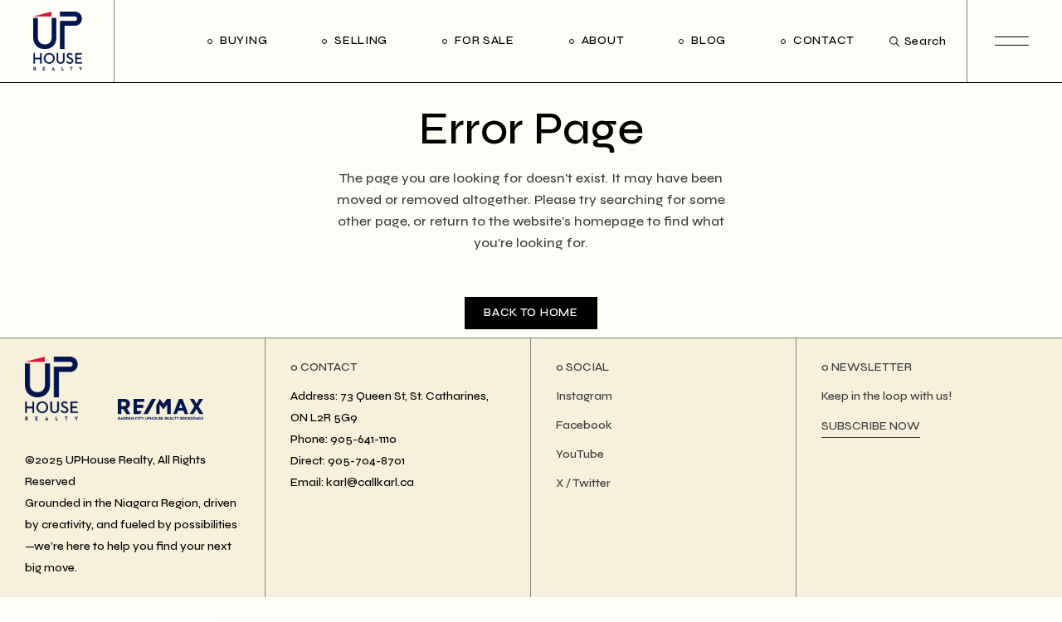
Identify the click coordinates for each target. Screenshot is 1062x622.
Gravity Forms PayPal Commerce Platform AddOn (538, 618)
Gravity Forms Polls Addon (680, 618)
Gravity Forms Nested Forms (407, 618)
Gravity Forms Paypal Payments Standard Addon (621, 618)
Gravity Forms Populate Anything (706, 618)
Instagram (584, 396)
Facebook (584, 425)
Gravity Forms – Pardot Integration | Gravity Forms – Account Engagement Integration (452, 618)
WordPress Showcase (352, 618)
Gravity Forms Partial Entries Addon (500, 618)
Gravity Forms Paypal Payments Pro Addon (580, 618)
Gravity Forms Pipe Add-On (655, 618)
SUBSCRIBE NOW (870, 426)
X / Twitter (583, 483)
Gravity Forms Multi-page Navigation (378, 618)
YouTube (580, 454)
